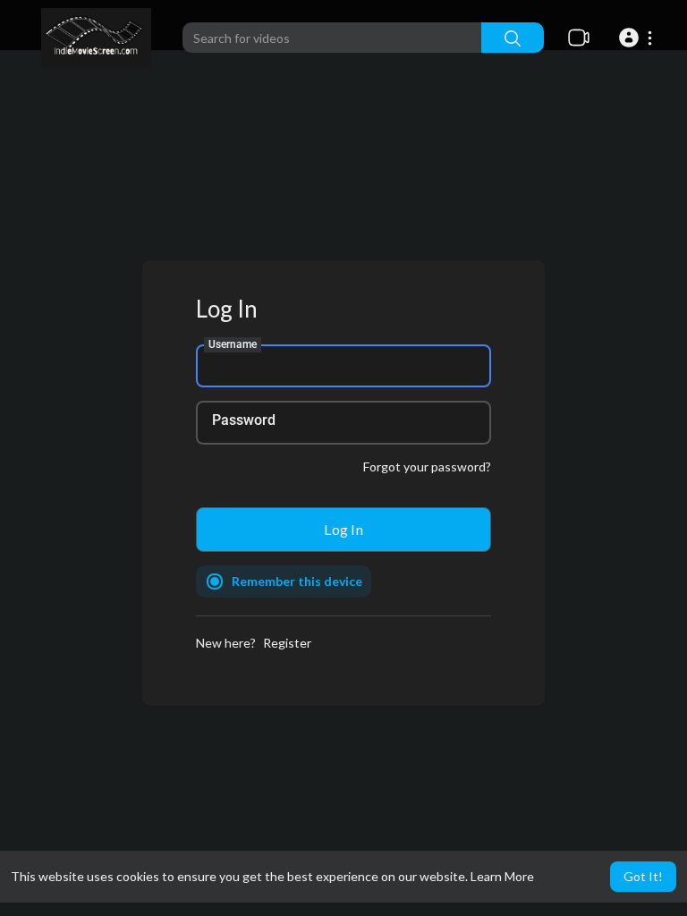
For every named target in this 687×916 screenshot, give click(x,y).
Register (287, 642)
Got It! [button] (643, 876)
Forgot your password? (427, 466)
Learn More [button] (502, 876)
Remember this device (297, 581)
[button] (638, 37)
